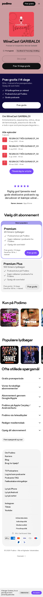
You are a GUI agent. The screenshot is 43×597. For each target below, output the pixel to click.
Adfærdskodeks (22, 518)
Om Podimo (10, 453)
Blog (7, 460)
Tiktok (8, 507)
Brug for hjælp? (12, 463)
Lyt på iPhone (11, 489)
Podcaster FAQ (12, 478)
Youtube (8, 510)
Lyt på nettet (10, 496)
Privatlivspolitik (21, 528)
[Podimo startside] (7, 3)
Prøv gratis (29, 4)
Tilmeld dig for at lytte (21, 171)
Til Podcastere (11, 471)
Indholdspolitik (21, 521)
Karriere (8, 456)
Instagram (9, 503)
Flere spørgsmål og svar (13, 440)
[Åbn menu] (39, 3)
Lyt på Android (11, 492)
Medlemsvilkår (21, 525)
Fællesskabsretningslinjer (16, 481)
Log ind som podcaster (15, 474)
